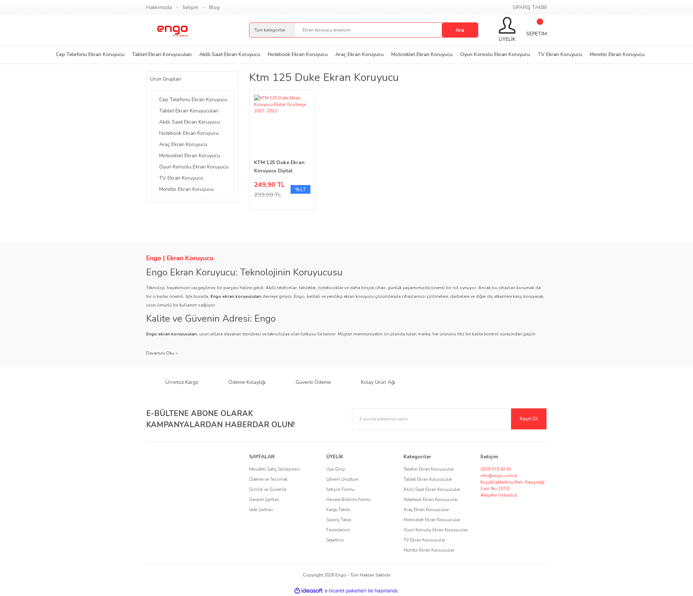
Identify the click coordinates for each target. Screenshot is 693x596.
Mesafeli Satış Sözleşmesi (274, 469)
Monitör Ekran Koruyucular (429, 550)
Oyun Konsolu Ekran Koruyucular (436, 530)
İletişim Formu (340, 489)
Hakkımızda (159, 7)
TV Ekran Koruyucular (424, 540)
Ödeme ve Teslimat (268, 479)
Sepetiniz (335, 540)
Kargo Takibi (338, 510)
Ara (460, 30)
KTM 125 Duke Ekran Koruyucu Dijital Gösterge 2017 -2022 (279, 167)
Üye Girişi (335, 469)
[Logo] (172, 30)
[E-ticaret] (345, 591)
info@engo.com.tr (498, 476)
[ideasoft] (308, 590)
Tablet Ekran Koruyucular (428, 479)
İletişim (190, 7)
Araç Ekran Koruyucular (426, 510)
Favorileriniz (338, 530)
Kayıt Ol (529, 418)
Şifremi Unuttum (342, 479)
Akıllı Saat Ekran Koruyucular (432, 489)
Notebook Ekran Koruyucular (431, 499)
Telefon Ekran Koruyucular (429, 469)
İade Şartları (261, 510)
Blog (214, 7)
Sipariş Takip (338, 520)
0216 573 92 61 (495, 469)
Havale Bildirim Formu (348, 499)
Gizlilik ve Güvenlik (268, 489)
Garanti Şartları (264, 499)
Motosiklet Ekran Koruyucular (432, 520)
